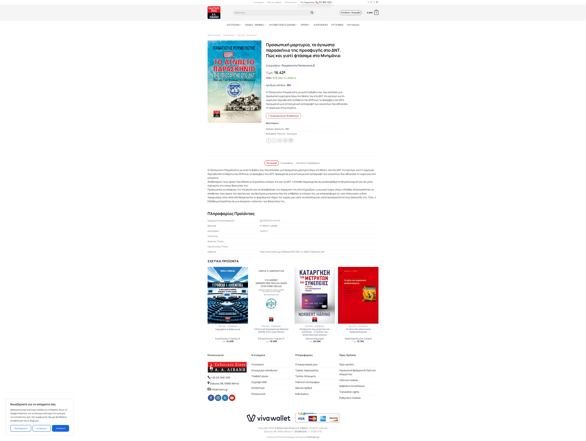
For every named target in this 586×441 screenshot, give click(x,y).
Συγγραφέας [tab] (287, 163)
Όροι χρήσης (346, 364)
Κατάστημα (229, 35)
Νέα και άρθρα (274, 2)
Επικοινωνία (291, 2)
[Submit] (312, 12)
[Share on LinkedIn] (290, 140)
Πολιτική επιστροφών (307, 382)
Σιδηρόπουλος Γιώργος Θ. (271, 338)
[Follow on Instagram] (371, 2)
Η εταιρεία (259, 2)
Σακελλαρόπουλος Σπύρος (358, 338)
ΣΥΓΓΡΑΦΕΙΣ (337, 24)
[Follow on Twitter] (374, 2)
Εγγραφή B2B (259, 382)
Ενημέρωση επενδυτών (264, 370)
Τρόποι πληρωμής (305, 376)
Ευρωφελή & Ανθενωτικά (227, 329)
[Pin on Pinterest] (285, 140)
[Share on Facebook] (268, 140)
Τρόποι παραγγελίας (307, 370)
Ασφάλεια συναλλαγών (352, 386)
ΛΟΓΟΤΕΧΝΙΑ (233, 24)
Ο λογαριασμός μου (306, 364)
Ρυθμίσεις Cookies (350, 397)
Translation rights (349, 392)
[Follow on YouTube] (377, 2)
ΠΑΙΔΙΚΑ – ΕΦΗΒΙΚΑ (254, 24)
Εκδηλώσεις (302, 394)
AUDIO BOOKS (321, 24)
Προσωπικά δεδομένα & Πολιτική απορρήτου (357, 372)
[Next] (378, 307)
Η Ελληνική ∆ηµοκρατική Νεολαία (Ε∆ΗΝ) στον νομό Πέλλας (271, 330)
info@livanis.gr (219, 389)
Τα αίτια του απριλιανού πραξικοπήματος (358, 330)
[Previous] (207, 307)
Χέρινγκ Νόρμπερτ (315, 338)
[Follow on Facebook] (368, 2)
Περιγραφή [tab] (271, 163)
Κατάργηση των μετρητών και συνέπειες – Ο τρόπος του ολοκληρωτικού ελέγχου (315, 332)
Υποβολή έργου (259, 376)
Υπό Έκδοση (353, 24)
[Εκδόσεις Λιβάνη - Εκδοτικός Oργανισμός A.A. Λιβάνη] (218, 13)
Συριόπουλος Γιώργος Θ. (228, 338)
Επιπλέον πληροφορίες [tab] (308, 163)
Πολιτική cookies (348, 380)
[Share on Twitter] (274, 140)
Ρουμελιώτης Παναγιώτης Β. (298, 65)
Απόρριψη (41, 428)
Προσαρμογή (20, 428)
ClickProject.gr (312, 437)
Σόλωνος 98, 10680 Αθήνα (224, 383)
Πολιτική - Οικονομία (246, 35)
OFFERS (304, 24)
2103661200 (300, 431)
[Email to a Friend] (279, 140)
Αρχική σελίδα (214, 35)
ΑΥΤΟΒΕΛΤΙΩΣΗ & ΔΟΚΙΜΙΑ (282, 24)
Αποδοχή (60, 428)
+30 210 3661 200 (220, 377)
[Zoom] (212, 119)
